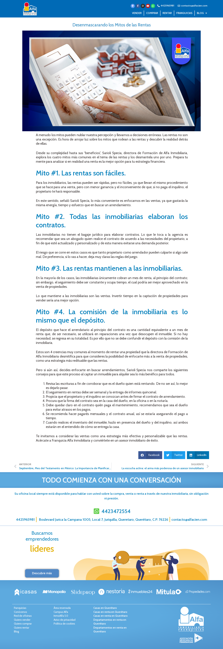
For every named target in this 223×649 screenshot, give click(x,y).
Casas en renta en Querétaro (110, 612)
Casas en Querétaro (105, 608)
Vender (137, 13)
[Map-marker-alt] (133, 6)
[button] (150, 455)
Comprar (152, 13)
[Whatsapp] (153, 6)
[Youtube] (148, 6)
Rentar (167, 13)
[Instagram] (143, 6)
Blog (200, 13)
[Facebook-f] (138, 6)
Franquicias (184, 13)
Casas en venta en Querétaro (110, 615)
